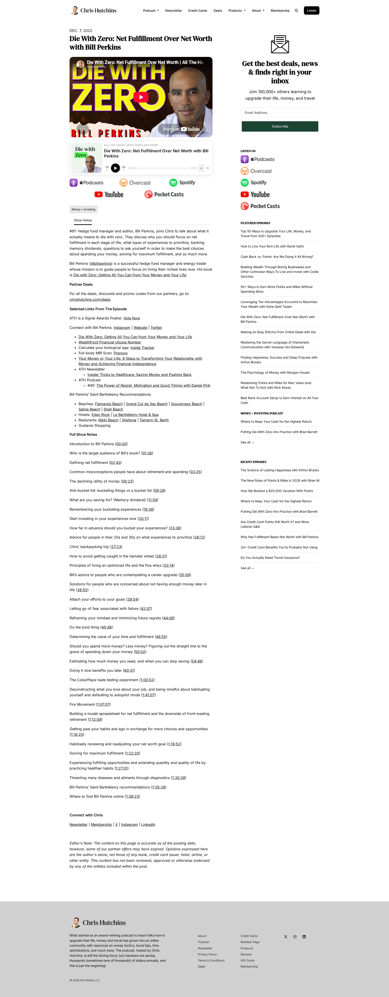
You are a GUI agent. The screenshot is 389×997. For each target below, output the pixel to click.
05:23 (127, 481)
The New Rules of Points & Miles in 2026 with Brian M (280, 480)
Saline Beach (89, 409)
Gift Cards (248, 960)
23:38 (175, 528)
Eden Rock (101, 414)
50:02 (140, 651)
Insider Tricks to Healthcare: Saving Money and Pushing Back (140, 374)
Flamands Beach (109, 404)
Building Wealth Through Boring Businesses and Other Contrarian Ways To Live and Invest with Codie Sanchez (280, 271)
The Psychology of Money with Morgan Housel (275, 372)
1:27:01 (121, 768)
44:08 (168, 618)
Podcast (149, 10)
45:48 (107, 627)
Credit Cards (197, 10)
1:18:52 (174, 744)
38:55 (82, 590)
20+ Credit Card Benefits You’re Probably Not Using (279, 547)
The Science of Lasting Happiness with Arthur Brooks (280, 470)
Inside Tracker (142, 347)
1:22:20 (132, 753)
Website (140, 327)
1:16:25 (77, 734)
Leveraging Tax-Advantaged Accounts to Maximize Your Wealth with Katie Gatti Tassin (279, 304)
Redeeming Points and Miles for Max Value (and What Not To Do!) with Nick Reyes (276, 385)
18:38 (148, 509)
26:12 (199, 537)
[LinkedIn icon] (304, 937)
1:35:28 (158, 787)
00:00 (121, 444)
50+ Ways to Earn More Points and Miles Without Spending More (277, 289)
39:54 (132, 599)
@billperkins (100, 263)
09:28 (159, 490)
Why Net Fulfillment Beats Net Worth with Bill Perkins (279, 537)
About (257, 10)
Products (235, 10)
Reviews (246, 954)
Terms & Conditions (211, 960)
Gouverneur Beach (186, 404)
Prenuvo (121, 353)
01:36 (147, 453)
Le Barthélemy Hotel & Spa (135, 414)
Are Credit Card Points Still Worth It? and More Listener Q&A (275, 524)
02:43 (115, 462)
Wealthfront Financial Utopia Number (110, 342)
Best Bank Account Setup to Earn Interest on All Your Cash (280, 400)
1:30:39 (178, 777)
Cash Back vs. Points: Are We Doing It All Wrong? (277, 256)
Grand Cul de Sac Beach (146, 404)
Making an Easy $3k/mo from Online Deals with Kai (278, 332)
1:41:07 (148, 695)
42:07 (146, 608)
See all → (247, 442)
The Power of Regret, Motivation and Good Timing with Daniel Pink (153, 385)
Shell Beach (113, 409)
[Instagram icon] (295, 937)
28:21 (161, 556)
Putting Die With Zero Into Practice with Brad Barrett (279, 432)
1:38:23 (132, 796)
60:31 (129, 670)
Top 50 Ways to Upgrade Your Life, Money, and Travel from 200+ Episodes (276, 233)
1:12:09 (95, 719)
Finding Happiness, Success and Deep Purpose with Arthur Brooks (279, 359)
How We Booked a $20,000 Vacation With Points (277, 491)
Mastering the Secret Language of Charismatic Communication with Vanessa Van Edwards (275, 344)
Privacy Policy (207, 954)
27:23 (116, 546)
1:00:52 (147, 680)
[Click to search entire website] (297, 10)
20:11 (143, 518)
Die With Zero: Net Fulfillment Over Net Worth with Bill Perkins (278, 319)
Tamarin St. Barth (154, 420)
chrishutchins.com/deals (90, 299)
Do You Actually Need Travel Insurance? (270, 557)
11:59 (152, 500)
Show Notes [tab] (83, 220)
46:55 (161, 636)
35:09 (185, 575)
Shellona (129, 420)
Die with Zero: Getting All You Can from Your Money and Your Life (129, 275)
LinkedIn (148, 824)
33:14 (168, 565)
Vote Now (131, 318)
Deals (218, 10)
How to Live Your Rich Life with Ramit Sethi (272, 246)
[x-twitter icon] (285, 937)
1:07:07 (103, 704)
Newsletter (173, 10)
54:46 (197, 661)
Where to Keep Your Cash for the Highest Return (276, 421)
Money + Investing (255, 413)
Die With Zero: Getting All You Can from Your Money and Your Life (135, 337)
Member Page (250, 942)
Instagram (122, 327)
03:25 (195, 471)
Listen (311, 10)
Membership (280, 10)
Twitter (156, 327)
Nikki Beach (108, 420)
